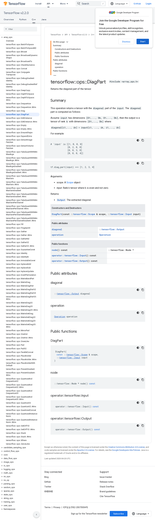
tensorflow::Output (113, 229)
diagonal (57, 229)
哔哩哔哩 (48, 491)
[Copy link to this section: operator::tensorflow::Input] (92, 396)
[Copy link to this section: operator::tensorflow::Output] (95, 419)
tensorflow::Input (121, 214)
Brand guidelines (108, 491)
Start (142, 41)
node (54, 250)
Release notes (106, 482)
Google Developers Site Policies (126, 450)
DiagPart (57, 214)
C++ (34, 19)
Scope (69, 182)
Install (38, 3)
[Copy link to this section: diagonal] (65, 283)
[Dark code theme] (137, 140)
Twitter (47, 486)
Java (43, 19)
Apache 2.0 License (85, 450)
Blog (46, 477)
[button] (20, 37)
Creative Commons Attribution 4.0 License (126, 447)
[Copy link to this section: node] (61, 373)
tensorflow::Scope (84, 214)
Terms (47, 507)
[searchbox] (20, 29)
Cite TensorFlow (107, 496)
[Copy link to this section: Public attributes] (80, 274)
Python (22, 19)
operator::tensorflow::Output (69, 260)
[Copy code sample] (142, 140)
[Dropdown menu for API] (53, 3)
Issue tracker (106, 477)
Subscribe (118, 513)
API (48, 3)
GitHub (137, 3)
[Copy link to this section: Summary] (69, 101)
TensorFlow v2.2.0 (16, 13)
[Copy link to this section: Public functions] (80, 332)
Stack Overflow (107, 486)
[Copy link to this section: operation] (67, 306)
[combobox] (91, 3)
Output (61, 200)
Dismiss (126, 41)
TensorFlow (56, 34)
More (63, 3)
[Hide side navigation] (36, 515)
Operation (105, 234)
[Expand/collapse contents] (67, 42)
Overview (9, 19)
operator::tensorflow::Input (69, 255)
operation (57, 234)
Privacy (56, 507)
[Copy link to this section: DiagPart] (66, 341)
